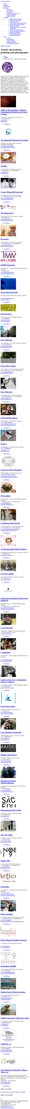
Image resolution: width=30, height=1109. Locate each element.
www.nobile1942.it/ (5, 866)
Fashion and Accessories (13, 43)
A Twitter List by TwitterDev (8, 1092)
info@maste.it (4, 121)
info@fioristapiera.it (5, 321)
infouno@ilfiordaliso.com (7, 504)
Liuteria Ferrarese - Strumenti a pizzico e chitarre (13, 681)
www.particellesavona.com (7, 894)
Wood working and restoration (17, 24)
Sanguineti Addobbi (8, 966)
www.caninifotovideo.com (7, 372)
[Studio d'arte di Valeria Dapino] (8, 989)
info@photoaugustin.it (18, 921)
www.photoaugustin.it (6, 920)
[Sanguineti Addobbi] (8, 963)
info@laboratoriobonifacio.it (7, 609)
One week (9, 12)
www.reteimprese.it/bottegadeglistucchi (10, 529)
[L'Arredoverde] (8, 624)
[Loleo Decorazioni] (8, 703)
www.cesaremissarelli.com (7, 198)
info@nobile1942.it (5, 868)
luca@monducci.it (5, 739)
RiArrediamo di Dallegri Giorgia (14, 940)
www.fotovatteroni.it (6, 398)
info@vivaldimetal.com (6, 1051)
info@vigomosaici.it (5, 1083)
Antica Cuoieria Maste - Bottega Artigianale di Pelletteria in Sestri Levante (14, 112)
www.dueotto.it (4, 1024)
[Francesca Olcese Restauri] (8, 466)
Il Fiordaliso (5, 496)
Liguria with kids (11, 16)
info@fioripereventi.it (6, 762)
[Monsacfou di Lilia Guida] (8, 807)
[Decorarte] (8, 235)
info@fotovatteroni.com (6, 399)
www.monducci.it (5, 738)
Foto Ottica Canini (8, 366)
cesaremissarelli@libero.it (7, 199)
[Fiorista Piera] (8, 310)
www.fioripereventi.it (6, 760)
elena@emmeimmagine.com (7, 273)
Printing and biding (14, 25)
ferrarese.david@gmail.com (7, 687)
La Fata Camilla (7, 574)
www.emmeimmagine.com (7, 272)
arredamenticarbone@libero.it (8, 147)
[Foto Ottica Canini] (8, 362)
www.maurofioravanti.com (7, 298)
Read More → (7, 124)
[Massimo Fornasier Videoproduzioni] (8, 777)
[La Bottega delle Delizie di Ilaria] (8, 546)
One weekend (10, 10)
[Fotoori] (8, 440)
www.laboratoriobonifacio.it (7, 607)
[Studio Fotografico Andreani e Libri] (8, 1014)
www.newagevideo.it (6, 840)
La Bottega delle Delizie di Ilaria (13, 549)
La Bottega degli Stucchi (10, 523)
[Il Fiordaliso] (8, 492)
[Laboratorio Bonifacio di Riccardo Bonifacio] (8, 595)
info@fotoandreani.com (6, 347)
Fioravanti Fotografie (9, 292)
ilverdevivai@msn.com (6, 633)
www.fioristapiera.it (5, 320)
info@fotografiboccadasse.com (8, 425)
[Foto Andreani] (8, 336)
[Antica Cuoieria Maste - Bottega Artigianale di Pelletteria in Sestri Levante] (8, 106)
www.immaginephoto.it (6, 659)
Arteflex (4, 166)
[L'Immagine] (8, 649)
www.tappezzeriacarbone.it (7, 146)
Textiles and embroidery (16, 33)
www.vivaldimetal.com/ (6, 1050)
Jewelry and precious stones (16, 29)
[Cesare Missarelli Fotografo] (8, 188)
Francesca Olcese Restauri (11, 470)
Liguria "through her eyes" (13, 13)
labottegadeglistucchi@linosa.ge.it (9, 530)
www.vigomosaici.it (5, 1082)
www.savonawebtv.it (6, 790)
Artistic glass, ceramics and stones (18, 23)
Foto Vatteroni (6, 392)
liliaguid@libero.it (5, 816)
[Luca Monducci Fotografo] (8, 729)
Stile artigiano (10, 39)
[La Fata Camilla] (8, 570)
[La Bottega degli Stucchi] (8, 520)
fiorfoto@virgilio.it (5, 299)
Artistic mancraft (11, 40)
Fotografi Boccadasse (9, 418)
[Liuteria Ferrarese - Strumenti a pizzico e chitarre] (8, 676)
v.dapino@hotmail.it (5, 999)
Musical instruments (15, 35)
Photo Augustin (7, 914)
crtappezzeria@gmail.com (7, 220)
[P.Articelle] (8, 883)
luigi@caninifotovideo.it (6, 373)
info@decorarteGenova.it (7, 246)
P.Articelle (5, 887)
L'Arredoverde (7, 628)
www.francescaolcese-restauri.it (8, 475)
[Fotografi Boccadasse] (8, 414)
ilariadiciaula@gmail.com (7, 555)
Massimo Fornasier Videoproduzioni (8, 782)
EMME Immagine (8, 265)
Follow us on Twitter (20, 1092)
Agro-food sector (14, 21)
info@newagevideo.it (6, 842)
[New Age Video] (8, 831)
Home (5, 56)
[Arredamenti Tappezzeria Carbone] (8, 137)
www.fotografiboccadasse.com (8, 423)
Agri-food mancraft (11, 42)
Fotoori (4, 444)
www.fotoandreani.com (6, 346)
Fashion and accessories (15, 18)
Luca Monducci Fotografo (11, 732)
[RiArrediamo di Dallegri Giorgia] (8, 937)
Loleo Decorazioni (8, 706)
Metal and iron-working (15, 20)
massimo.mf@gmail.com (7, 791)
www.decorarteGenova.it (7, 245)
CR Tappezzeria (7, 213)
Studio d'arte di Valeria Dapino (13, 992)
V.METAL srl (6, 1044)
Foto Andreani (6, 340)
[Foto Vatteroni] (8, 388)
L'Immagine (5, 652)
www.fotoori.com (5, 449)
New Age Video (7, 835)
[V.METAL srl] (8, 1040)
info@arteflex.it (4, 173)
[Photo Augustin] (8, 911)
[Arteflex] (8, 163)
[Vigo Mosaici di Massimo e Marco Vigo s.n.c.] (8, 1066)
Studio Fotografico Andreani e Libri (15, 1018)
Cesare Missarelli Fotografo (12, 192)
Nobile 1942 (5, 861)
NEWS (8, 38)
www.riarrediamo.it (5, 946)
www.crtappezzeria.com (6, 219)
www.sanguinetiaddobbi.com (8, 972)
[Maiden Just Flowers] (8, 751)
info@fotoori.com (5, 451)
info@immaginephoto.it (6, 661)
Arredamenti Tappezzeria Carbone (14, 140)
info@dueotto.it (4, 1025)
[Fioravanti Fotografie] (8, 289)
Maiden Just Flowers (9, 755)
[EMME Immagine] (8, 261)
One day (9, 9)
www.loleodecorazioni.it (7, 712)
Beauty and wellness (15, 32)
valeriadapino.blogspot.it (7, 998)
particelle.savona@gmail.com (8, 895)
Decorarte (5, 239)
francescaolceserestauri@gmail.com (9, 477)
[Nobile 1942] (8, 857)
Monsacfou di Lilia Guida (11, 810)
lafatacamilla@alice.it (6, 579)
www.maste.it (4, 120)
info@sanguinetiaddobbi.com (8, 973)
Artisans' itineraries (11, 14)
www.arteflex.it (4, 172)
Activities (6, 57)
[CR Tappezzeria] (8, 209)
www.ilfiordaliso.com (6, 503)
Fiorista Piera (6, 314)
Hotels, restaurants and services (17, 31)
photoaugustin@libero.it (6, 921)
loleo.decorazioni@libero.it (7, 713)
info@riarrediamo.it (5, 947)
